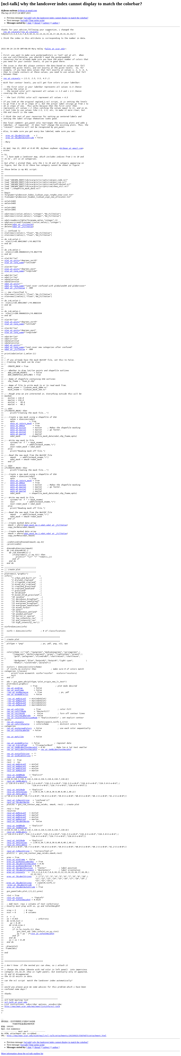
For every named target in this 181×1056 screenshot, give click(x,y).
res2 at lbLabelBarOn (18, 821)
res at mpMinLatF (17, 699)
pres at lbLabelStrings (19, 876)
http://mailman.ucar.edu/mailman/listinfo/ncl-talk (32, 1006)
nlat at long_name (14, 324)
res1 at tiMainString (18, 800)
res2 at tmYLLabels (17, 845)
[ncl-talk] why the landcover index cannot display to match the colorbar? (56, 18)
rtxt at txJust (15, 898)
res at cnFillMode (16, 711)
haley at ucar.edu (54, 49)
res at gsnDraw (15, 688)
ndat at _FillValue (22, 227)
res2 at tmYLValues (17, 842)
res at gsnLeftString (18, 754)
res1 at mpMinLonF (16, 768)
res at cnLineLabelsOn (19, 715)
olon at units (12, 269)
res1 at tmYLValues (17, 792)
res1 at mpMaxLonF (16, 771)
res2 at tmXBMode (16, 826)
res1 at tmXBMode (16, 775)
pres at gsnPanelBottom (19, 866)
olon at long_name (14, 271)
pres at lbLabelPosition (20, 868)
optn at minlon (18, 485)
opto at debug (17, 425)
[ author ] (55, 23)
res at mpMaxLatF (17, 701)
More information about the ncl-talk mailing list (22, 1053)
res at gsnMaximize (18, 692)
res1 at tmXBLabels (17, 781)
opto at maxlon (18, 430)
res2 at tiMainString (18, 851)
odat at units (12, 284)
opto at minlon (18, 428)
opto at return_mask (21, 423)
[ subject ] (46, 23)
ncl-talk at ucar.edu (16, 1002)
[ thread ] (37, 23)
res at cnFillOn (15, 709)
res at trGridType (17, 745)
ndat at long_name (14, 347)
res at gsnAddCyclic (17, 694)
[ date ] (29, 23)
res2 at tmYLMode (16, 840)
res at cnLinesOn (16, 713)
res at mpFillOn (15, 737)
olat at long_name (14, 262)
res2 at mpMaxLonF (16, 819)
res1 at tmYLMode (16, 790)
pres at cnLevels (16, 872)
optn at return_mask (21, 481)
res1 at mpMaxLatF (16, 766)
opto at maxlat (18, 434)
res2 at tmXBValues (17, 828)
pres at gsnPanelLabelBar (20, 862)
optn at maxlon (18, 487)
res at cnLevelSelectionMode (22, 718)
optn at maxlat (18, 491)
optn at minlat (18, 489)
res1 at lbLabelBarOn (18, 802)
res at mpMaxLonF (17, 705)
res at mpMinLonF (17, 703)
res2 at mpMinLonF (16, 817)
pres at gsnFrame (16, 859)
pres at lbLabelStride (17, 135)
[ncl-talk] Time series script (32, 20)
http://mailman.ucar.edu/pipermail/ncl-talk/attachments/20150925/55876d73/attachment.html (56, 1036)
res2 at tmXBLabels (17, 832)
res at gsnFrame (15, 690)
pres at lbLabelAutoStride (20, 138)
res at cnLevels (11, 32)
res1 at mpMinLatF (16, 764)
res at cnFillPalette (18, 724)
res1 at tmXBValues (17, 777)
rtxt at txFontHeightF (19, 900)
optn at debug (17, 483)
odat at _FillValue (22, 224)
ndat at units (12, 345)
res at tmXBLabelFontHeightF (22, 747)
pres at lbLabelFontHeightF (21, 864)
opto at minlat (18, 432)
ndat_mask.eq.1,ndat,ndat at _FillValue (45, 533)
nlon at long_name (14, 332)
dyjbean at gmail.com (27, 10)
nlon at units (12, 330)
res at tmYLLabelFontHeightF (22, 749)
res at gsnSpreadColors (19, 728)
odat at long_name (14, 286)
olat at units (12, 260)
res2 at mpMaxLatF (16, 815)
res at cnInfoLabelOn (18, 730)
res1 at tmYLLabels (17, 794)
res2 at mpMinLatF (16, 813)
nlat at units (12, 322)
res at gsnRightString (19, 756)
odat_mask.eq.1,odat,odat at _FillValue (45, 525)
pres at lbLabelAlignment (20, 870)
